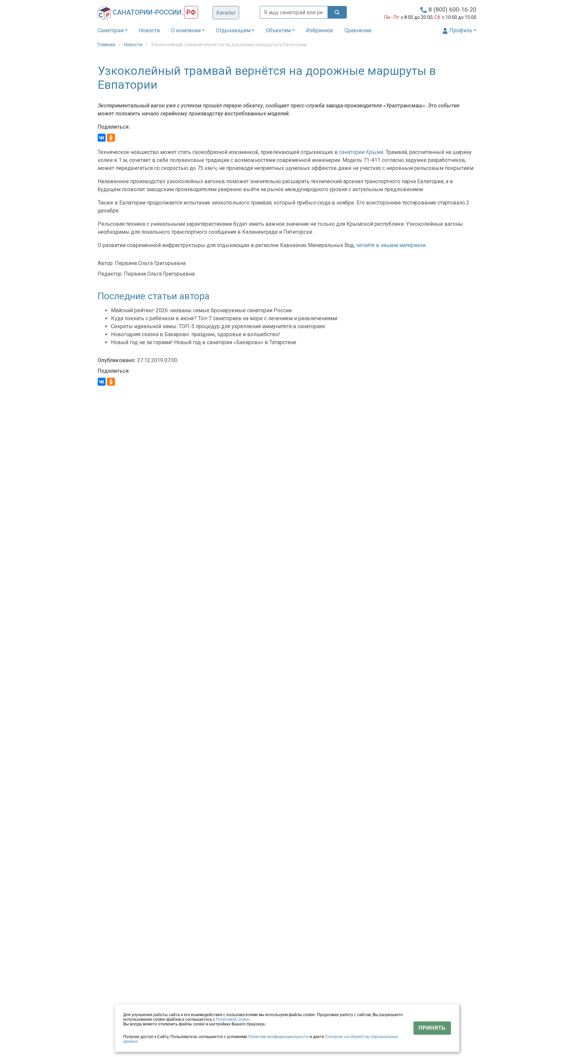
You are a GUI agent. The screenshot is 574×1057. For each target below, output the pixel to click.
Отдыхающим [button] (233, 30)
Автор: (106, 263)
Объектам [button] (278, 30)
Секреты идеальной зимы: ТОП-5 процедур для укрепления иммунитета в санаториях (218, 326)
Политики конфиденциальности (278, 1036)
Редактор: (110, 274)
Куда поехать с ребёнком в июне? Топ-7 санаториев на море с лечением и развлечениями (224, 318)
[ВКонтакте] (102, 138)
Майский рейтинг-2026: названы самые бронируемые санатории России (201, 310)
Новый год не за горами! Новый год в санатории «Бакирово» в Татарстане (203, 342)
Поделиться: (114, 127)
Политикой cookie (232, 1019)
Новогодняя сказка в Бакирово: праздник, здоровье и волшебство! (195, 334)
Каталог (226, 13)
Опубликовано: (117, 360)
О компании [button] (186, 30)
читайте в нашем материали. (391, 245)
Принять (432, 1028)
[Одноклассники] (111, 138)
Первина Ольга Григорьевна (150, 263)
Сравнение (358, 30)
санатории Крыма (361, 152)
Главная (107, 44)
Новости (149, 30)
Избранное (319, 30)
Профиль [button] (460, 30)
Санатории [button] (111, 30)
